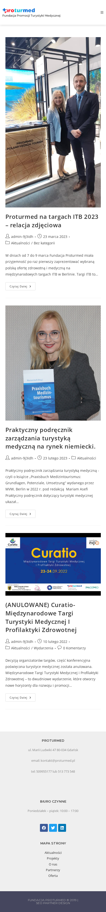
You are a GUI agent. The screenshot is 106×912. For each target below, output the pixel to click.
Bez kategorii (44, 243)
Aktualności (20, 243)
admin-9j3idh (22, 236)
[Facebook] (44, 828)
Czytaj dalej (22, 285)
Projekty (53, 858)
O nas (53, 864)
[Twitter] (53, 828)
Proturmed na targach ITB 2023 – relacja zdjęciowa (52, 220)
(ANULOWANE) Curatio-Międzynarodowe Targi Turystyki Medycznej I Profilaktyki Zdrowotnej (41, 617)
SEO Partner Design (53, 903)
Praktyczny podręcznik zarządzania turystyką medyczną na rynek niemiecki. (50, 438)
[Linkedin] (62, 828)
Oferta (53, 875)
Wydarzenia (43, 648)
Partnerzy (53, 870)
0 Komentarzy (74, 648)
